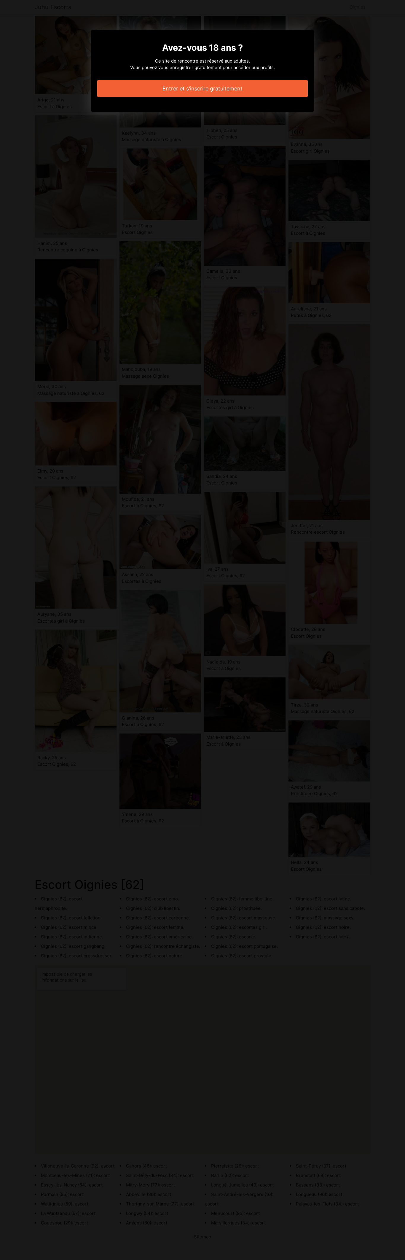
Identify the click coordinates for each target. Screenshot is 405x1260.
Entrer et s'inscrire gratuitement (202, 88)
